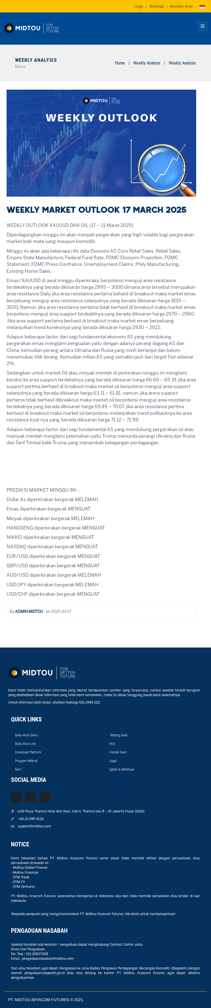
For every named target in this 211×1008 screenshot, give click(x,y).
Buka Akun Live (25, 744)
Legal (113, 761)
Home (120, 63)
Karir (18, 769)
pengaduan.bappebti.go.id (44, 973)
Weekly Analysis (146, 63)
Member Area (181, 6)
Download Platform (28, 752)
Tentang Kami (119, 735)
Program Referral (26, 761)
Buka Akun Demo (26, 735)
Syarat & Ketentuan (122, 769)
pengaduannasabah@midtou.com (48, 958)
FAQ (112, 744)
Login (138, 6)
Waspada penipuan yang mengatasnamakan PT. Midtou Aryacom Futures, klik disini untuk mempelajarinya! (93, 914)
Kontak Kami (118, 752)
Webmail (156, 6)
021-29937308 (37, 954)
